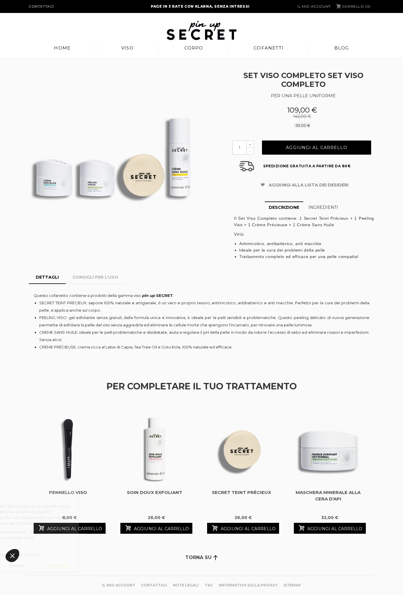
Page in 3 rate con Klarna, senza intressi (200, 6)
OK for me (109, 565)
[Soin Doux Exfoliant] (155, 448)
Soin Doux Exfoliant (154, 492)
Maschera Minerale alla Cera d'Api (328, 496)
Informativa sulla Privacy (248, 585)
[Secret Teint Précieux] (241, 448)
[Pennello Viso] (68, 448)
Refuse (26, 565)
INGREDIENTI (323, 207)
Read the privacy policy (30, 546)
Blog (341, 48)
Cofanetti (269, 48)
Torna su (199, 557)
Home (62, 48)
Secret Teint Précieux (241, 492)
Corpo (193, 48)
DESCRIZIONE (284, 207)
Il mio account (313, 6)
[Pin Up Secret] (201, 30)
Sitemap (292, 585)
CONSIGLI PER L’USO (95, 277)
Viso (127, 48)
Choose (67, 565)
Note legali (186, 585)
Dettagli (47, 277)
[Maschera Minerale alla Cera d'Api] (328, 448)
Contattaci (41, 6)
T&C (209, 585)
